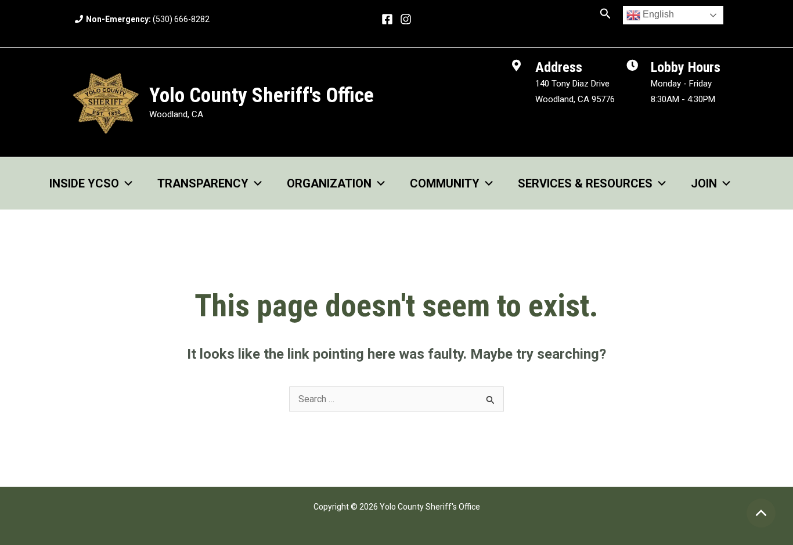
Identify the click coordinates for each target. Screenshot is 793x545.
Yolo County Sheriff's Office (261, 95)
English (657, 14)
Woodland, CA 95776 (575, 99)
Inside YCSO (84, 183)
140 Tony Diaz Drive (572, 83)
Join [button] (704, 183)
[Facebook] (387, 19)
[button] (605, 14)
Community (445, 183)
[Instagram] (406, 19)
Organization (329, 183)
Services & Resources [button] (585, 183)
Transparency (202, 183)
